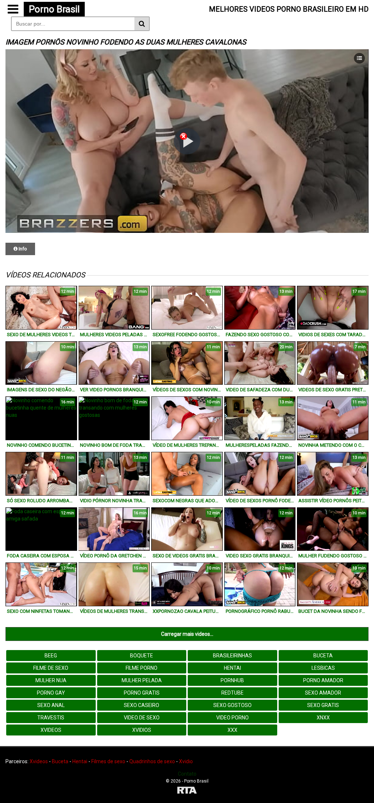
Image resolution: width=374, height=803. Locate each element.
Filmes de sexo (108, 761)
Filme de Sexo (50, 668)
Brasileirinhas (232, 655)
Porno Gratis (142, 693)
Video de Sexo (142, 718)
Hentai (232, 668)
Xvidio (186, 761)
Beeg (51, 655)
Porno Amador (323, 680)
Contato (187, 774)
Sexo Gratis (323, 705)
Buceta (323, 655)
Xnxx (323, 718)
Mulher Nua (50, 680)
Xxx (232, 730)
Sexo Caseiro (141, 705)
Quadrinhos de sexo (152, 761)
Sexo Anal (51, 705)
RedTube (232, 693)
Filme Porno (141, 668)
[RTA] (187, 791)
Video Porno (232, 718)
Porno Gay (51, 693)
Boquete (141, 655)
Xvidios (141, 730)
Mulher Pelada (142, 680)
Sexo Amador (323, 693)
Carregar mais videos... (187, 634)
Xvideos (51, 730)
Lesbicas (323, 668)
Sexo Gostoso (232, 705)
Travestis (50, 718)
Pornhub (232, 680)
